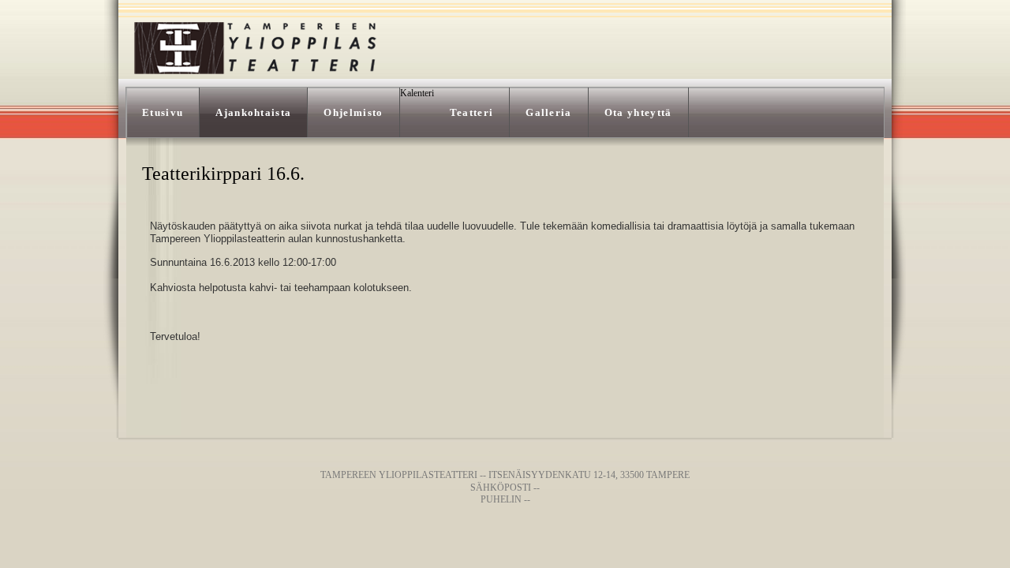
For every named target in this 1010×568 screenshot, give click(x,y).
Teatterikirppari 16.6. (223, 173)
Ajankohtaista (253, 112)
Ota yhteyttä (638, 112)
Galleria (549, 112)
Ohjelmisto (353, 112)
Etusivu (162, 112)
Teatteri (472, 112)
